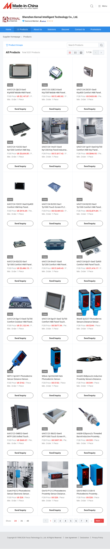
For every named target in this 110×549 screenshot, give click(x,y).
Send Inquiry (20, 109)
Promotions (96, 29)
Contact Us (80, 29)
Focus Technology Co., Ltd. (36, 537)
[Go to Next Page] (101, 52)
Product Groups (15, 45)
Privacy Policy (97, 537)
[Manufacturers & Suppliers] (21, 5)
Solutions (52, 29)
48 (28, 520)
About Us (38, 29)
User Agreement (71, 537)
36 (21, 520)
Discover (65, 29)
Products (24, 29)
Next (98, 520)
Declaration (84, 537)
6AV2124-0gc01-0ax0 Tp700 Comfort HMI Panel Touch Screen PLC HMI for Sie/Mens (55, 321)
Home (8, 29)
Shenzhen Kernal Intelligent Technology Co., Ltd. (50, 17)
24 (15, 521)
